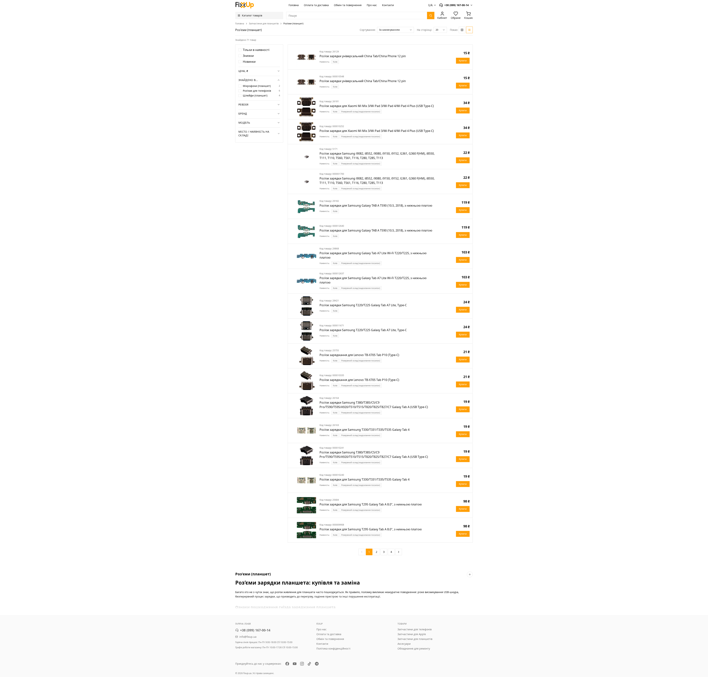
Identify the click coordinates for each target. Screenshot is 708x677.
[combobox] (395, 30)
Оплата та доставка (316, 5)
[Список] (469, 30)
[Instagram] (302, 664)
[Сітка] (462, 30)
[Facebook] (287, 664)
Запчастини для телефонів (415, 629)
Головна (294, 5)
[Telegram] (317, 664)
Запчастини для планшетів (264, 23)
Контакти (388, 5)
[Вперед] (398, 552)
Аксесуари (404, 643)
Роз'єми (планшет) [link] (293, 23)
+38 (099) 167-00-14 (255, 630)
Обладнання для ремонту (414, 648)
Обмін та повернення (348, 5)
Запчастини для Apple (412, 634)
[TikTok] (309, 664)
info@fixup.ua (247, 636)
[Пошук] (430, 15)
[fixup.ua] (244, 5)
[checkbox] (239, 49)
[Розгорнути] (470, 574)
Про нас (372, 5)
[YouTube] (295, 664)
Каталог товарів (252, 15)
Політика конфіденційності (333, 648)
